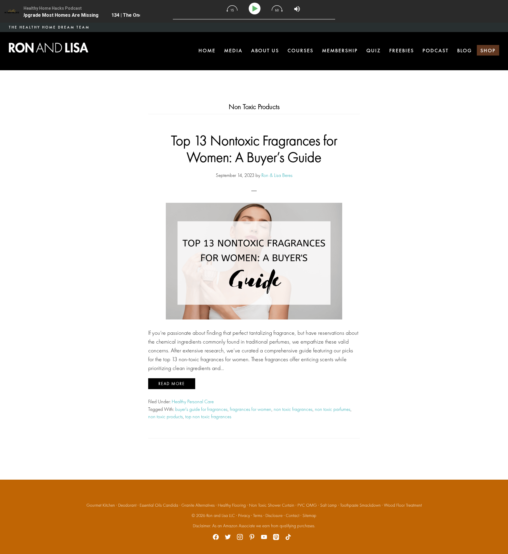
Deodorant (127, 505)
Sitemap (309, 515)
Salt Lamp (328, 505)
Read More (171, 383)
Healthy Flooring (232, 505)
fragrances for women (250, 409)
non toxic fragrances (293, 409)
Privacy (244, 515)
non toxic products (165, 416)
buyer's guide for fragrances (201, 409)
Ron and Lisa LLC (220, 515)
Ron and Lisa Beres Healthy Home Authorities (48, 48)
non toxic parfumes (332, 409)
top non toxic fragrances (208, 416)
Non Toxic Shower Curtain (271, 505)
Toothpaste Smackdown (360, 505)
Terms (257, 515)
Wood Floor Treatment (403, 505)
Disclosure (274, 515)
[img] (232, 8)
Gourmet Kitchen (100, 505)
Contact (292, 515)
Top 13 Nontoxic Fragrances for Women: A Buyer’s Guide (254, 148)
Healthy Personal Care (193, 401)
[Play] (256, 9)
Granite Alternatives (198, 505)
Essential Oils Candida (159, 505)
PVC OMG (307, 505)
